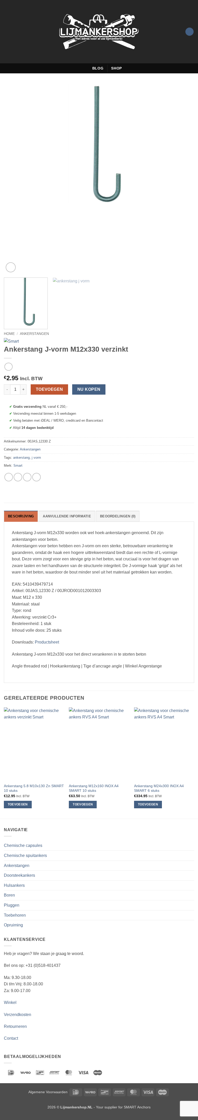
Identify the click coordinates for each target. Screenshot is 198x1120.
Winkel (10, 1002)
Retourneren (15, 1026)
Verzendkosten (17, 1014)
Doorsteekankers (19, 875)
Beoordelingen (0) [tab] (117, 516)
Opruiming (13, 925)
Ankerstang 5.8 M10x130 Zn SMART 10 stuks (34, 788)
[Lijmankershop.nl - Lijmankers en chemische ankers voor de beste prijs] (99, 31)
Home (9, 334)
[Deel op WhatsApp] (8, 477)
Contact (11, 1038)
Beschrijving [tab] (21, 516)
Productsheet (47, 642)
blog (98, 68)
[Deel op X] (27, 477)
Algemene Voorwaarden (48, 1092)
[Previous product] (8, 367)
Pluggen (11, 905)
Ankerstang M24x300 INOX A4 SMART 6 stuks (159, 788)
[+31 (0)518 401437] (86, 68)
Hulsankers (14, 885)
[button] (7, 31)
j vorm (36, 457)
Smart (17, 465)
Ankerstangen (34, 334)
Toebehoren (15, 915)
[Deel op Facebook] (18, 477)
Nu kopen (89, 389)
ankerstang (21, 457)
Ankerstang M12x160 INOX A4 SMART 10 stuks (94, 788)
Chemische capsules (23, 845)
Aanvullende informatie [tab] (67, 516)
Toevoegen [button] (18, 804)
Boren (9, 895)
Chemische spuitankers (25, 855)
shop (116, 68)
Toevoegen (49, 389)
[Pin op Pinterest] (36, 477)
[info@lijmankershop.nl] (78, 68)
